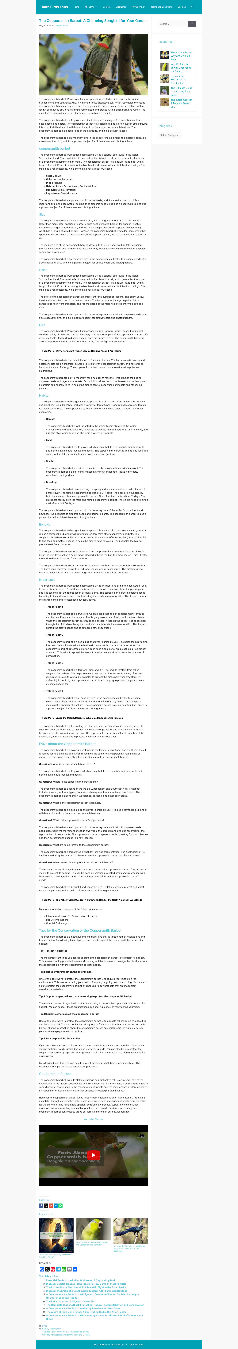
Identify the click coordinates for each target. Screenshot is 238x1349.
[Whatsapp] (60, 1206)
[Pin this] (51, 1206)
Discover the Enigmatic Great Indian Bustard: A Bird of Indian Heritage (86, 1291)
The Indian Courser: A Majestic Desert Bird (70, 1301)
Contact (106, 7)
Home (76, 7)
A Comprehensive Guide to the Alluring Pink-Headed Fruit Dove (83, 1308)
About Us (89, 7)
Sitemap (182, 7)
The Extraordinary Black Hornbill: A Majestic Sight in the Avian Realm (86, 1287)
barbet (45, 1329)
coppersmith (55, 1329)
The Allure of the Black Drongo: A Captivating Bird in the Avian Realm (86, 1312)
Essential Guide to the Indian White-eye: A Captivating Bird (80, 1280)
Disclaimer (121, 7)
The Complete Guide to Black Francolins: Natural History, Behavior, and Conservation (95, 1305)
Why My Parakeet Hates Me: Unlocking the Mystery (66, 1335)
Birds (44, 1326)
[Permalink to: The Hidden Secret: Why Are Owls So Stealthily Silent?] (56, 1235)
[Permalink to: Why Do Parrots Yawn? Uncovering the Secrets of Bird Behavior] (93, 1229)
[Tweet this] (46, 1206)
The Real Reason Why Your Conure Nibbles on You (65, 1332)
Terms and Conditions (161, 7)
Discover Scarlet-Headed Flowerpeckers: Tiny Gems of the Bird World (86, 1284)
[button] (192, 7)
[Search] (192, 24)
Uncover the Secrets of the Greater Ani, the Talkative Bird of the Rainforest (129, 1248)
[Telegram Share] (56, 1206)
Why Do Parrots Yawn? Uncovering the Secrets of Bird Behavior (92, 1243)
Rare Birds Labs (55, 7)
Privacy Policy (138, 7)
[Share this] (41, 1206)
